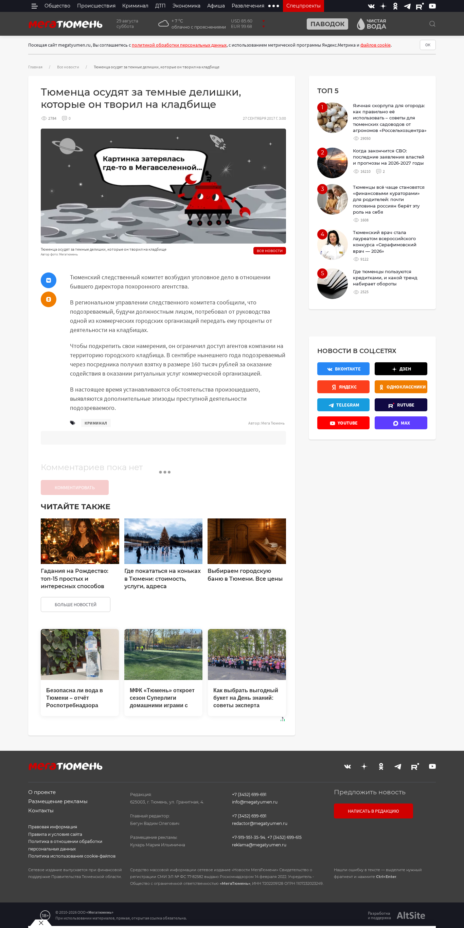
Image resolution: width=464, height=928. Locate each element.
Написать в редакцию (373, 811)
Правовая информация (52, 826)
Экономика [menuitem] (186, 6)
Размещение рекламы (58, 801)
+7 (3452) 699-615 (284, 837)
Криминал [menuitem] (135, 6)
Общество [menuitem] (57, 6)
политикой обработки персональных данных (179, 45)
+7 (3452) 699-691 (249, 794)
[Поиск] (432, 23)
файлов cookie (375, 45)
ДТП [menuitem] (160, 6)
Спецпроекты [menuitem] (303, 6)
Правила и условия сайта (55, 834)
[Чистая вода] (369, 24)
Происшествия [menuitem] (96, 6)
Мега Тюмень (273, 423)
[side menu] (35, 6)
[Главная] (65, 24)
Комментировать (75, 487)
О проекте (42, 792)
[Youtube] (432, 6)
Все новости (68, 66)
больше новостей (75, 604)
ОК (427, 44)
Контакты (41, 810)
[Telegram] (407, 6)
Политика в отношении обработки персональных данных (65, 845)
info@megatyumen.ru (255, 802)
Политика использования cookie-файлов (71, 856)
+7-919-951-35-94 (248, 837)
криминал (96, 423)
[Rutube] (420, 6)
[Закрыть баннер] (41, 922)
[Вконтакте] (371, 6)
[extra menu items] (274, 6)
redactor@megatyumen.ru (259, 823)
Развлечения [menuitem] (248, 6)
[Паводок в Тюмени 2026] (324, 24)
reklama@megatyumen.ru (259, 844)
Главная (35, 66)
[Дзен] (383, 6)
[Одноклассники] (395, 6)
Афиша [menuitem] (216, 6)
